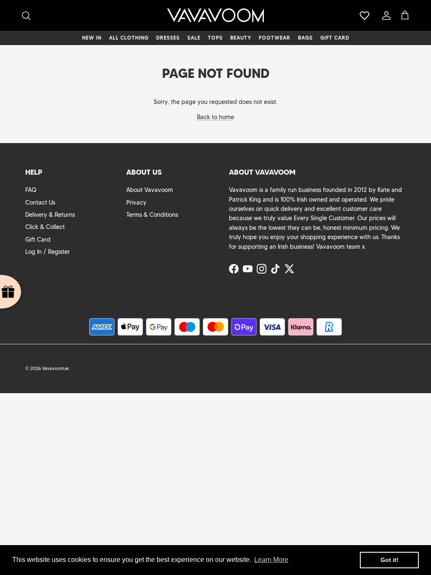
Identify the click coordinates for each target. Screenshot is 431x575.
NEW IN (91, 38)
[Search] (26, 16)
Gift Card (38, 239)
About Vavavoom (149, 190)
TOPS (215, 38)
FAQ (30, 190)
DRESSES (168, 38)
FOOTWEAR (274, 38)
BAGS (305, 38)
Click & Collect (45, 227)
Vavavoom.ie (55, 368)
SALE (193, 38)
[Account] (384, 16)
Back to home (215, 117)
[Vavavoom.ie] (215, 15)
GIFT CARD (334, 38)
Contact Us (40, 202)
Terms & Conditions (152, 214)
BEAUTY (240, 38)
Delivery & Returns (50, 214)
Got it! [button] (389, 559)
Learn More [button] (271, 559)
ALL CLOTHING (129, 38)
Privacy (136, 202)
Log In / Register (47, 252)
